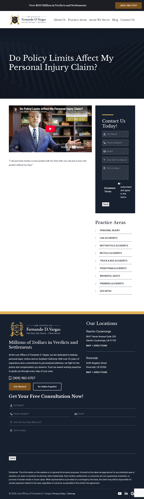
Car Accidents (108, 238)
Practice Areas (77, 19)
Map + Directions (96, 345)
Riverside (92, 358)
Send (105, 204)
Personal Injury (110, 230)
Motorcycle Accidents (114, 245)
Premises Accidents (112, 283)
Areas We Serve (99, 19)
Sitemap (71, 494)
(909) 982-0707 (24, 378)
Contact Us (127, 19)
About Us (60, 19)
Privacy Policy (59, 494)
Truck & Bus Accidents (113, 260)
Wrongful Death (110, 276)
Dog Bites (105, 291)
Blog (115, 19)
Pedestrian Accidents (113, 268)
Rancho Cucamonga (98, 331)
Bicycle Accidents (111, 253)
